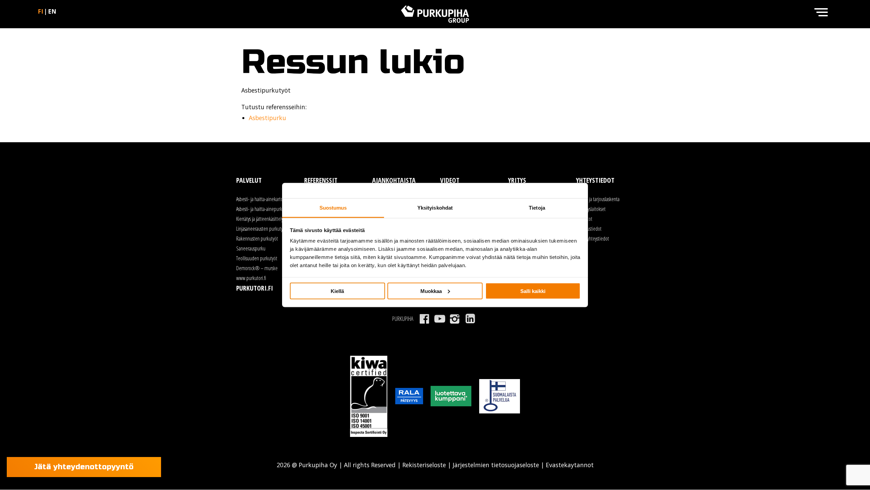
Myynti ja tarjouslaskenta (598, 199)
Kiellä (337, 291)
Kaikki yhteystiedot (592, 238)
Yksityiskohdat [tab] (435, 208)
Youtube (439, 318)
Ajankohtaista (394, 180)
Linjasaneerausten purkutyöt (261, 228)
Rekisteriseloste (424, 465)
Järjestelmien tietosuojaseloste (496, 465)
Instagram (455, 318)
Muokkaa (431, 291)
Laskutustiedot (589, 228)
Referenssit (320, 180)
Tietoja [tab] (537, 208)
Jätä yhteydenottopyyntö (84, 466)
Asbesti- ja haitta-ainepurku (260, 209)
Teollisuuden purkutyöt (256, 258)
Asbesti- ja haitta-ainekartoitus (262, 199)
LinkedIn (470, 318)
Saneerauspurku (250, 248)
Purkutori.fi (254, 288)
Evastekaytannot (569, 465)
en (52, 11)
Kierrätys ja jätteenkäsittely (259, 219)
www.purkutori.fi (251, 278)
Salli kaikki (532, 291)
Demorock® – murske (257, 268)
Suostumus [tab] (333, 208)
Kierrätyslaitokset (591, 209)
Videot (449, 180)
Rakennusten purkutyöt (257, 238)
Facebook (424, 318)
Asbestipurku (267, 118)
